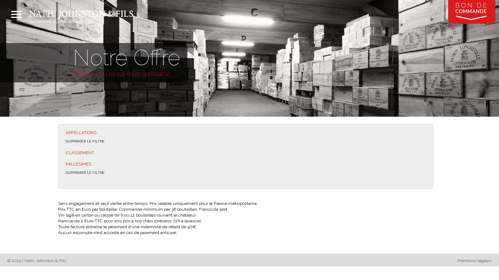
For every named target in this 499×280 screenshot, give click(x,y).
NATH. (81, 14)
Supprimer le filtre (85, 141)
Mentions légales (475, 260)
